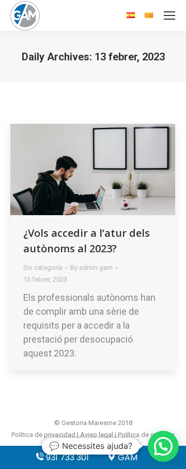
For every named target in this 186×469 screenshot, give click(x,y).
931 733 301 (66, 457)
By (91, 267)
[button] (163, 446)
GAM (126, 457)
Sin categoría (43, 267)
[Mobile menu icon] (169, 15)
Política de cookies (146, 435)
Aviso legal (96, 435)
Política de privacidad (43, 435)
